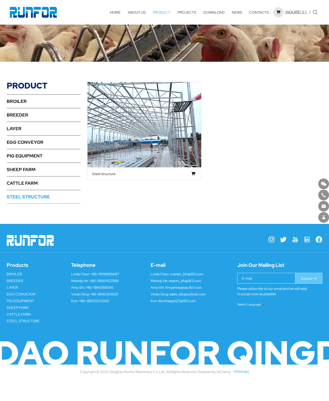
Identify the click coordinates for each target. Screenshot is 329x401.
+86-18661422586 (104, 280)
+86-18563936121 (104, 294)
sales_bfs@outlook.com (187, 294)
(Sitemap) (241, 371)
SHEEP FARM (21, 169)
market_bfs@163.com (186, 274)
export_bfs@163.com (185, 280)
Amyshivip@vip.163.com (183, 287)
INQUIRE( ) (295, 12)
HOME (115, 12)
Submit (307, 278)
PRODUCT (161, 12)
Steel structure (103, 174)
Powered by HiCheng (214, 371)
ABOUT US (137, 12)
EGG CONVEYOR (25, 142)
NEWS (237, 12)
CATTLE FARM (22, 183)
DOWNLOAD (214, 12)
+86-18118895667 (105, 274)
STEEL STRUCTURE (28, 197)
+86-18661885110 (99, 287)
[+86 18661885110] (323, 195)
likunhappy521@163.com (177, 301)
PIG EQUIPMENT (25, 156)
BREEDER (17, 115)
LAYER (14, 129)
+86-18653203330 (94, 301)
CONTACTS (259, 12)
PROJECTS (186, 12)
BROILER (17, 101)
